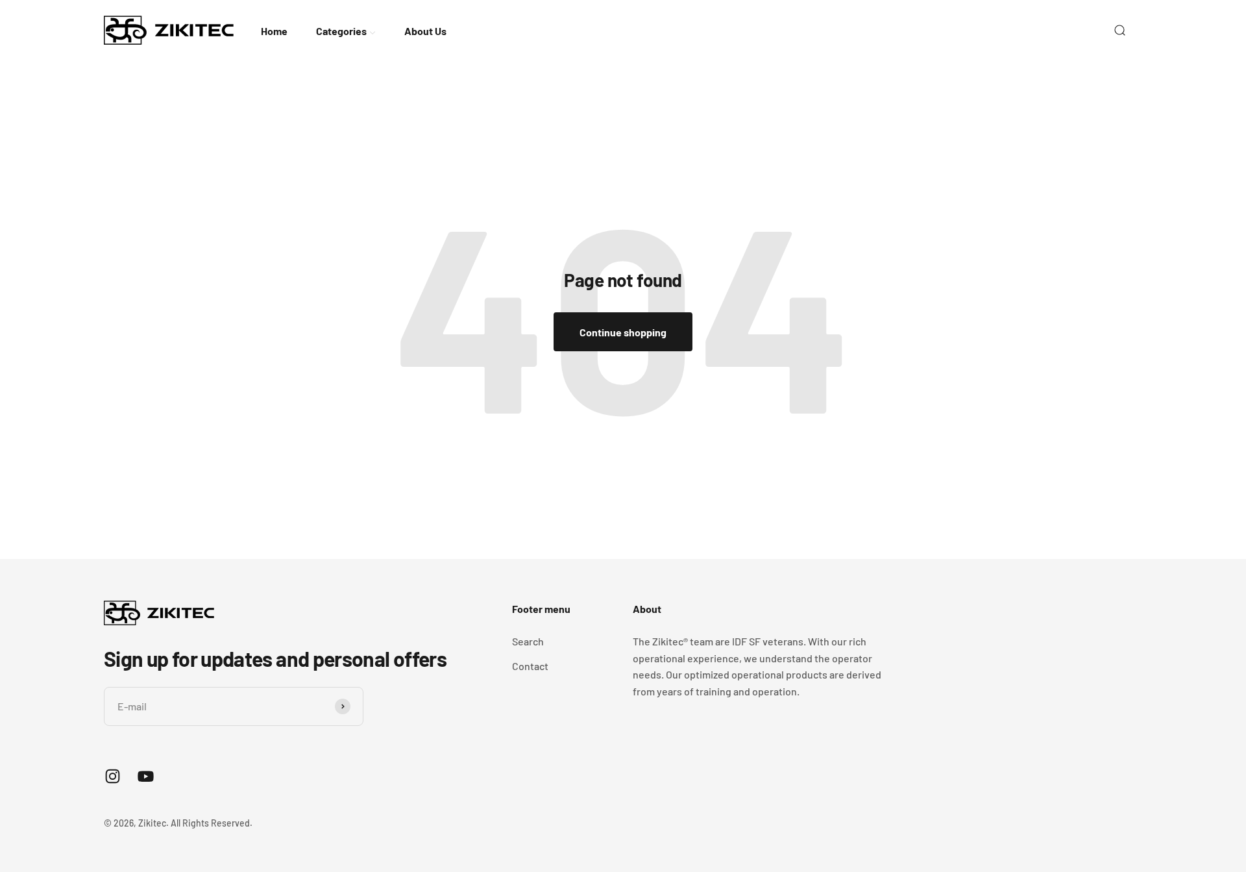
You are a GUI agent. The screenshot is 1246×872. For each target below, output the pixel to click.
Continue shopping (623, 332)
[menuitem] (274, 29)
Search (528, 641)
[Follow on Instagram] (112, 776)
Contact (530, 666)
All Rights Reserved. (211, 822)
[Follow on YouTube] (145, 776)
